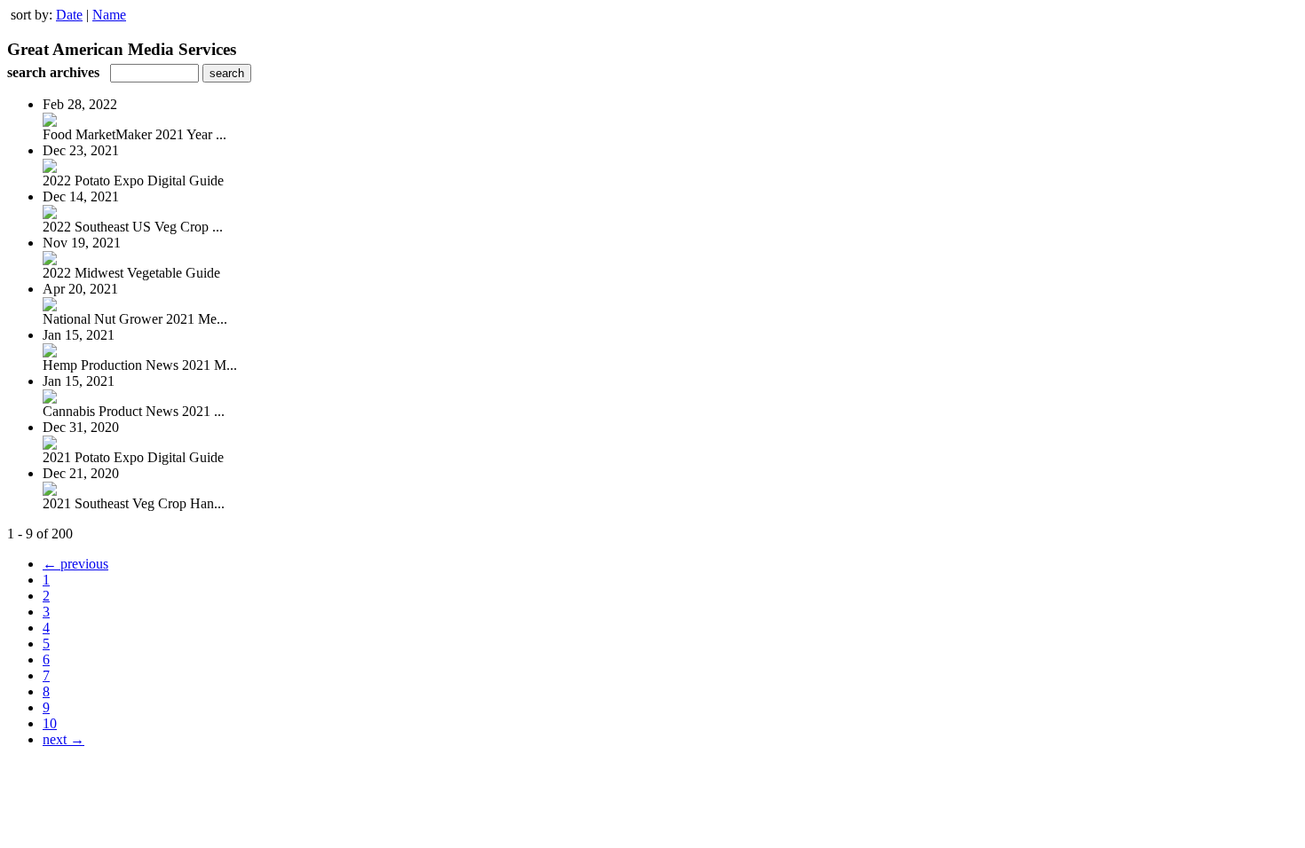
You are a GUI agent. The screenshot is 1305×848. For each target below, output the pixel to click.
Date (69, 14)
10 (50, 723)
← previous (75, 563)
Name (109, 14)
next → (63, 739)
